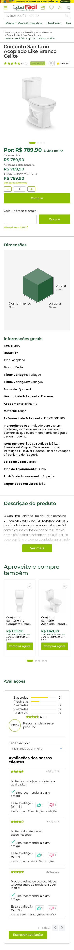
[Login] (60, 7)
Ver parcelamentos (15, 182)
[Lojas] (42, 8)
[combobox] (37, 16)
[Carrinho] (68, 8)
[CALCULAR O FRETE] (54, 219)
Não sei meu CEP (14, 227)
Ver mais (37, 548)
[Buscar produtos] (66, 16)
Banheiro (17, 32)
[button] (5, 7)
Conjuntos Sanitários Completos (23, 35)
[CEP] (20, 216)
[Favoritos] (51, 8)
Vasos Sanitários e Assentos (38, 32)
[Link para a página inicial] (7, 32)
